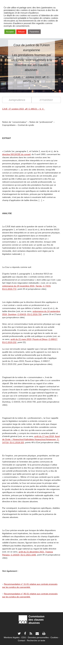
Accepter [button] (10, 32)
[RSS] (31, 634)
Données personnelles (38, 637)
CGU (23, 637)
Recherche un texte (36, 640)
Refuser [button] (21, 32)
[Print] (43, 634)
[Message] (37, 634)
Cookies (54, 637)
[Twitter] (19, 634)
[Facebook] (25, 634)
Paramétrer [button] (34, 32)
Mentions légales (11, 637)
